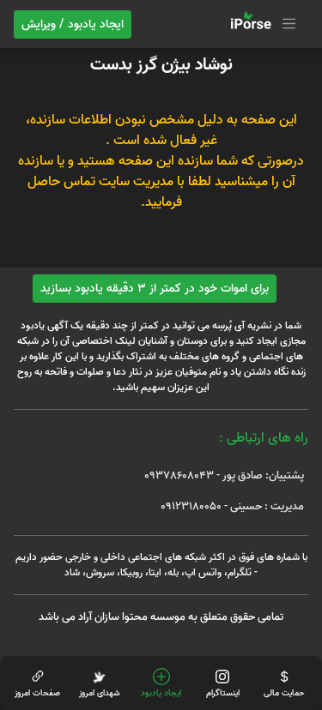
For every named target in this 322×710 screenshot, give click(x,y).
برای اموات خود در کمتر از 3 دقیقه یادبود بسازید (154, 288)
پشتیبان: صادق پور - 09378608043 (224, 475)
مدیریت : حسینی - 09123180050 (232, 506)
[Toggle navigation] (261, 24)
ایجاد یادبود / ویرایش (72, 24)
